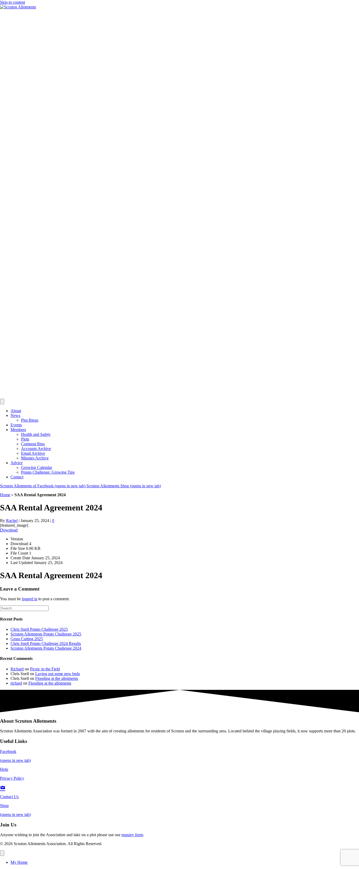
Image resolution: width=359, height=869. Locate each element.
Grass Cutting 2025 (27, 639)
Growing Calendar (36, 467)
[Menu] (2, 853)
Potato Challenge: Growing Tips (48, 472)
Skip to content (12, 2)
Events (16, 425)
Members (18, 429)
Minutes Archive (35, 458)
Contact (17, 477)
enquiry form (132, 834)
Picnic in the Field (45, 669)
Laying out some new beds (57, 673)
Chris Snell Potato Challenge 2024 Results (46, 643)
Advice (17, 463)
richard (16, 683)
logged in (29, 599)
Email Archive (33, 453)
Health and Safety (36, 434)
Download (9, 530)
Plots (25, 439)
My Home (19, 862)
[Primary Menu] (2, 401)
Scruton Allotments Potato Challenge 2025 (46, 634)
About (16, 410)
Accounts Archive (36, 448)
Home (5, 495)
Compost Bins (33, 444)
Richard (17, 669)
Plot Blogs (29, 420)
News (15, 415)
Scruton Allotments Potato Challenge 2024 (46, 648)
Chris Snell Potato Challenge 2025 (39, 629)
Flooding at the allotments (56, 678)
